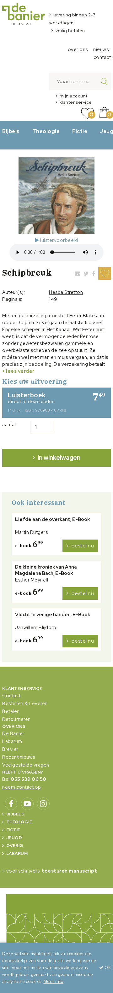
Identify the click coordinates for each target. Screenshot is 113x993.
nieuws (101, 49)
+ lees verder (18, 371)
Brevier (10, 749)
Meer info (54, 981)
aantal (9, 424)
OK (107, 967)
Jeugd (14, 837)
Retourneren (16, 719)
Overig (15, 845)
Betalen (11, 711)
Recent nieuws (18, 757)
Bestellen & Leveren (25, 703)
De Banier (13, 733)
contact (102, 57)
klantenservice (76, 102)
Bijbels (11, 131)
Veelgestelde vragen (25, 765)
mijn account (74, 96)
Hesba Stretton (66, 292)
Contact (11, 695)
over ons (78, 49)
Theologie (46, 131)
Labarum (12, 741)
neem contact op (21, 787)
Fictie (79, 131)
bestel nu (83, 545)
